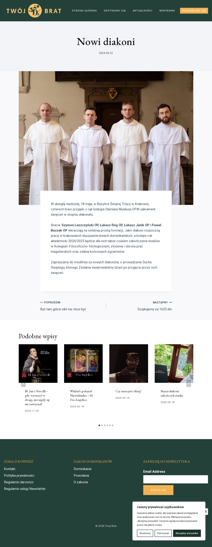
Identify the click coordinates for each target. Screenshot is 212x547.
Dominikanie (83, 469)
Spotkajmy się (115, 10)
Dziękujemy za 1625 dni (154, 306)
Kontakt (9, 469)
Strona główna (84, 10)
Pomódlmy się (194, 10)
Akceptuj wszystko (187, 533)
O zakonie (81, 482)
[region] (168, 521)
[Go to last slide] (23, 383)
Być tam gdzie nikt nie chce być (63, 306)
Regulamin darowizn (18, 482)
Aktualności (142, 10)
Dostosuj (145, 533)
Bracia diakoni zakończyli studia (172, 393)
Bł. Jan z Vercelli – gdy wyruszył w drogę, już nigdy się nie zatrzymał (37, 397)
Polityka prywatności (19, 475)
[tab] (99, 425)
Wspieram (167, 10)
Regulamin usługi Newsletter (25, 489)
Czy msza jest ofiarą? (128, 391)
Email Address (154, 472)
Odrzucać (163, 533)
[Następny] (188, 383)
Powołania (81, 475)
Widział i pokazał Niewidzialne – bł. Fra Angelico (81, 395)
